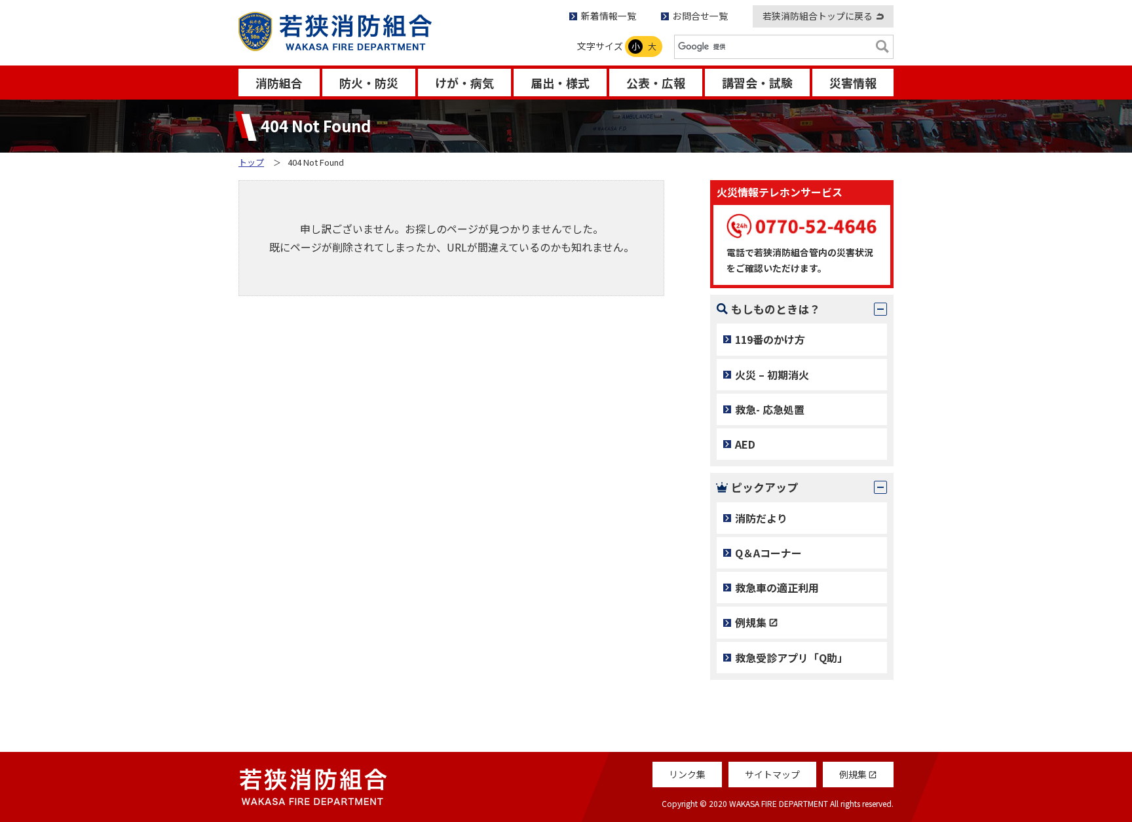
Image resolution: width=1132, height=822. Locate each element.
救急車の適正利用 (777, 587)
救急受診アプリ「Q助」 (791, 657)
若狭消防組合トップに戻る (818, 15)
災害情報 (853, 82)
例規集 (750, 622)
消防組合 (279, 82)
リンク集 (687, 774)
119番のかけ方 (770, 339)
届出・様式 (560, 82)
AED (745, 444)
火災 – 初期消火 (772, 375)
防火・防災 (368, 82)
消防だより (761, 518)
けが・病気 (464, 82)
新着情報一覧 (608, 15)
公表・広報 (655, 82)
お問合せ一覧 (700, 15)
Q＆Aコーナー (768, 553)
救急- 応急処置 (769, 409)
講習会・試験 (757, 82)
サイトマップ (772, 774)
